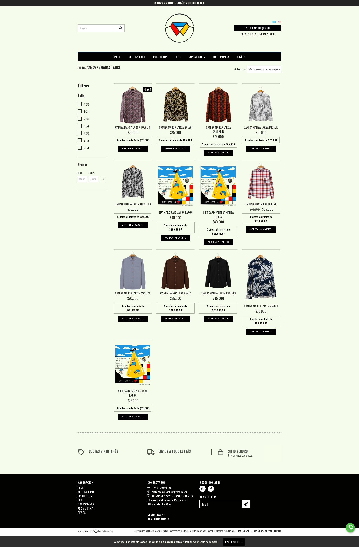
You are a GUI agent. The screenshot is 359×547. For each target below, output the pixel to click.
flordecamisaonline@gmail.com (169, 491)
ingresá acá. (243, 531)
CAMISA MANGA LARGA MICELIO (261, 127)
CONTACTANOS (196, 56)
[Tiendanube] (96, 532)
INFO (177, 56)
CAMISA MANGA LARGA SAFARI (175, 127)
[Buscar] (120, 28)
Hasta (91, 172)
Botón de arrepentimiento (267, 531)
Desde (80, 172)
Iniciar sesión (267, 34)
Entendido (234, 542)
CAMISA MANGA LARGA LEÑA (261, 204)
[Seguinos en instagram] (202, 489)
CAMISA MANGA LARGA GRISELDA (133, 204)
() (260, 28)
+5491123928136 (161, 487)
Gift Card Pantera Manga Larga (218, 214)
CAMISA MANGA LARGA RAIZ (175, 293)
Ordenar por (240, 69)
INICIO (117, 56)
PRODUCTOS (160, 56)
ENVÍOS (241, 56)
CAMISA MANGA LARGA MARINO (261, 306)
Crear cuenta (248, 34)
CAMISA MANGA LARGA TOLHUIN (132, 127)
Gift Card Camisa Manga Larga (133, 393)
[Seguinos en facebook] (211, 489)
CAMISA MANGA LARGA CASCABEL (218, 129)
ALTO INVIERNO (137, 56)
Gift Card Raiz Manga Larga (175, 212)
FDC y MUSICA (221, 56)
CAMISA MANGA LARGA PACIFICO (133, 293)
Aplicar (103, 179)
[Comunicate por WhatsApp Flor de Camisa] (350, 527)
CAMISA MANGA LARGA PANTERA (218, 293)
